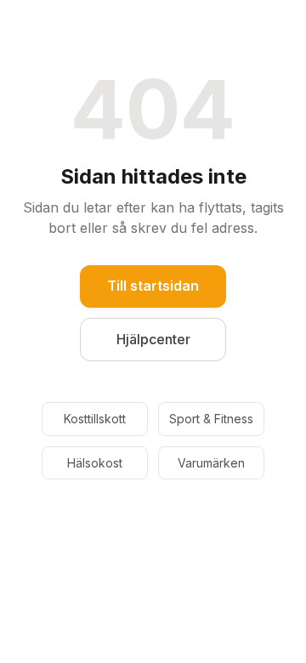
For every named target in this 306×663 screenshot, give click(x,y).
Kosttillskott (95, 418)
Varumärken (211, 463)
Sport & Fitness (211, 418)
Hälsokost (94, 463)
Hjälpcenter (153, 339)
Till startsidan (153, 285)
